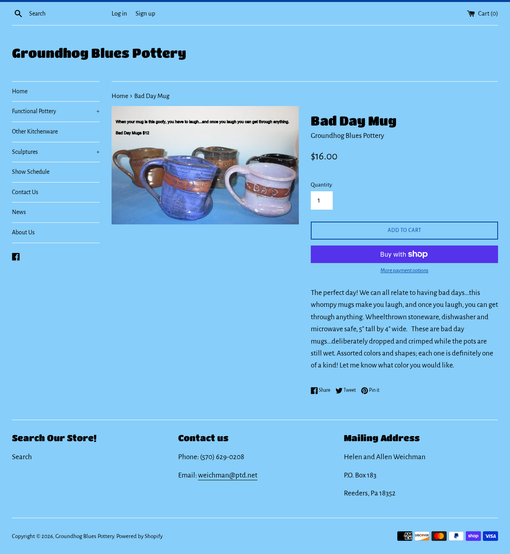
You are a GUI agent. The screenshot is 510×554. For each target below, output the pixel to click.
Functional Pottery (56, 111)
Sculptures (56, 152)
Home (19, 91)
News (19, 212)
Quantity (321, 185)
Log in (119, 13)
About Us (23, 232)
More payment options (404, 270)
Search (22, 457)
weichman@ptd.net (227, 475)
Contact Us (25, 192)
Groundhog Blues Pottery (99, 52)
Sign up (145, 13)
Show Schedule (30, 172)
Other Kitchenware (35, 131)
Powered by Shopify (139, 536)
